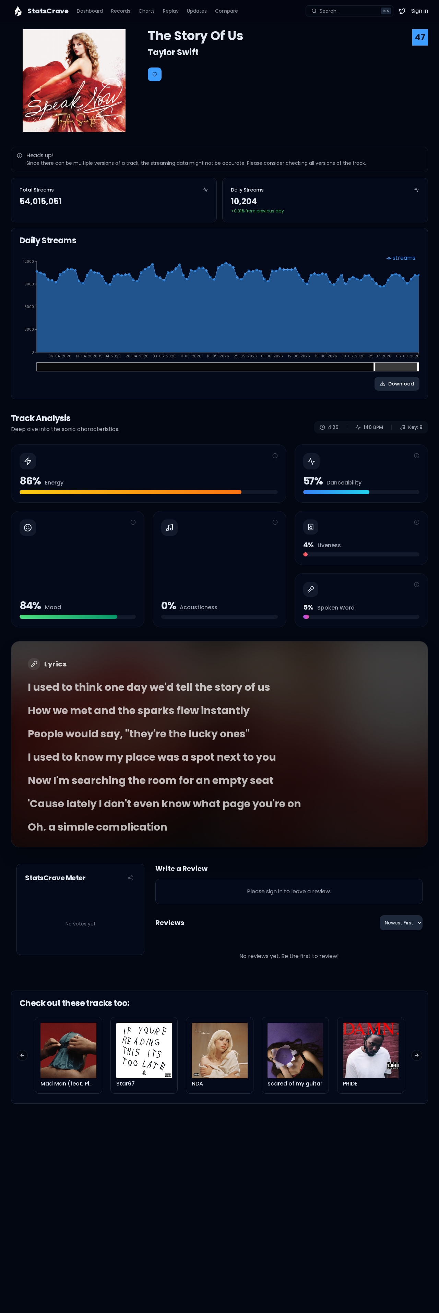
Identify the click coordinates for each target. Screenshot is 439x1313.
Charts (147, 11)
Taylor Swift (173, 52)
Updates (197, 11)
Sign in (419, 11)
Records (120, 11)
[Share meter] (130, 877)
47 (420, 37)
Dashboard (90, 11)
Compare (226, 11)
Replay (171, 11)
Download (401, 383)
